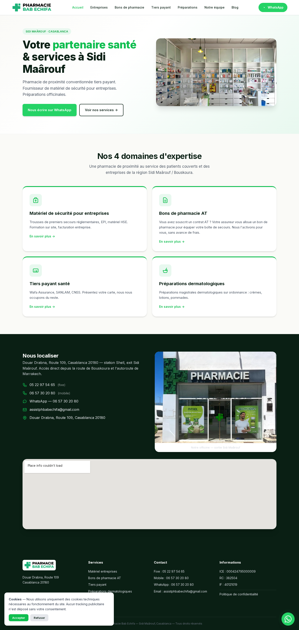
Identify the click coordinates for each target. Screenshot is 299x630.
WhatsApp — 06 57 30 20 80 (54, 401)
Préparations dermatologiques (110, 591)
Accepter (18, 617)
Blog (235, 7)
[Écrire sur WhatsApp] (288, 619)
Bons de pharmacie (129, 7)
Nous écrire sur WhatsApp (49, 110)
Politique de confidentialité (239, 594)
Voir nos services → (101, 110)
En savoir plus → (42, 236)
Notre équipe (214, 7)
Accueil (77, 7)
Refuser (39, 617)
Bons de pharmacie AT (104, 578)
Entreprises (99, 7)
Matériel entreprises (102, 571)
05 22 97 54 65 (42, 385)
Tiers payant (161, 7)
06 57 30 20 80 (42, 393)
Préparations (187, 7)
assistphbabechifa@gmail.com (54, 409)
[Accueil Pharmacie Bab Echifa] (32, 7)
